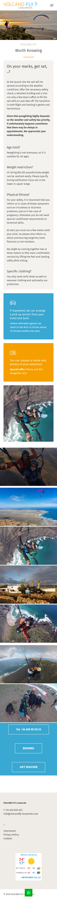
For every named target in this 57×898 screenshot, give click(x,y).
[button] (52, 5)
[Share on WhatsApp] (28, 892)
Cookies (7, 838)
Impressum (9, 830)
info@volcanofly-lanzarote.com (20, 813)
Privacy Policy (11, 834)
